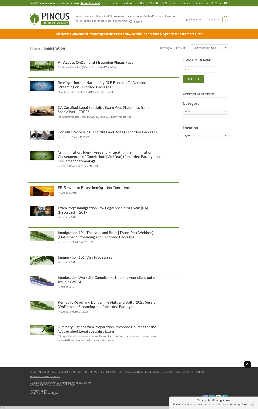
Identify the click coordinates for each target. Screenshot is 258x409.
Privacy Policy (38, 390)
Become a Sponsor (182, 3)
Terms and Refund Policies (122, 3)
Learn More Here (190, 34)
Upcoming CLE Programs (110, 16)
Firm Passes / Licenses (130, 372)
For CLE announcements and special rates (65, 3)
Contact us (90, 372)
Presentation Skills (85, 20)
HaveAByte (51, 393)
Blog (142, 3)
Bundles (130, 16)
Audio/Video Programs (150, 16)
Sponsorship (120, 20)
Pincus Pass (104, 20)
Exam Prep (171, 16)
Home (77, 16)
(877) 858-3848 (220, 3)
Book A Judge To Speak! (158, 372)
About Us (154, 3)
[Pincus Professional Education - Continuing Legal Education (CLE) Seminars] (50, 18)
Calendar (88, 16)
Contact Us (202, 3)
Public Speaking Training (189, 372)
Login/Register (192, 19)
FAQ (165, 3)
